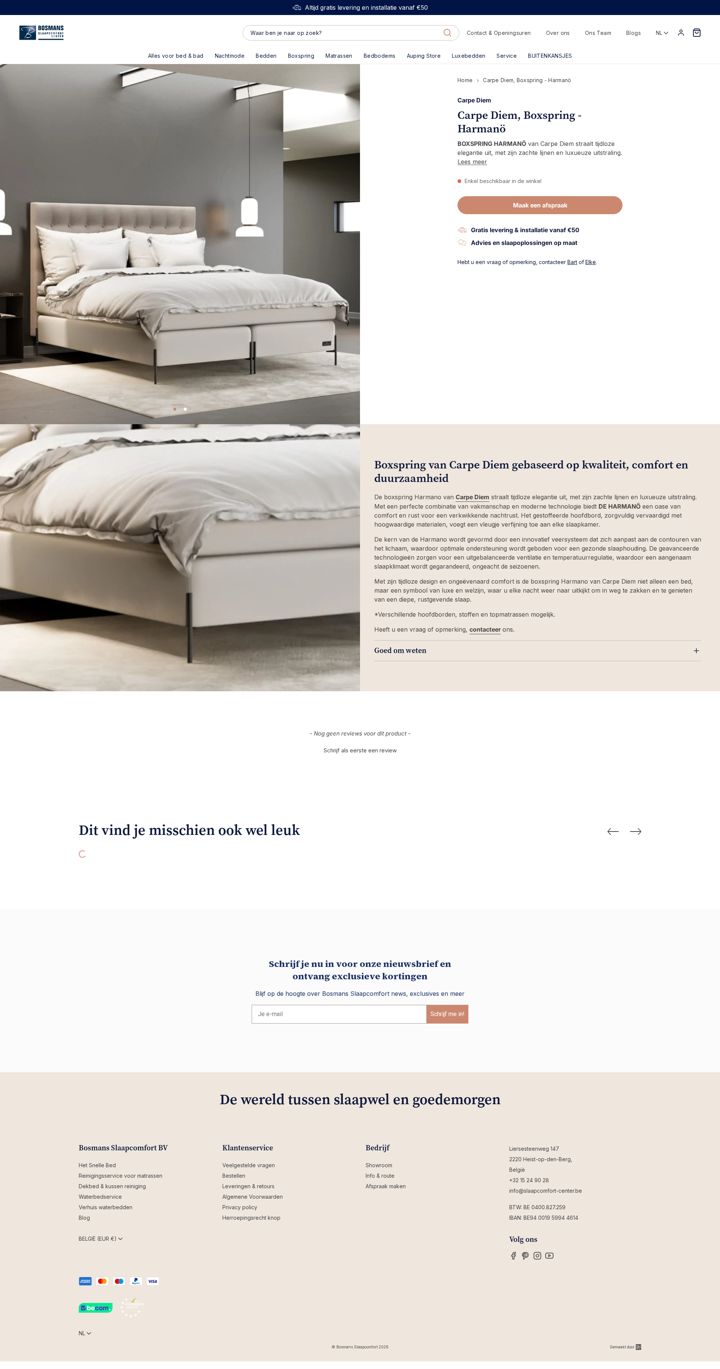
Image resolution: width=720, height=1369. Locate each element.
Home (465, 80)
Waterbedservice (100, 1196)
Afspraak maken (386, 1186)
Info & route (380, 1175)
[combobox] (351, 33)
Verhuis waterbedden (105, 1207)
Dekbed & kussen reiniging (112, 1186)
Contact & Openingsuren (499, 33)
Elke (590, 262)
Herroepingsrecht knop (251, 1217)
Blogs (633, 33)
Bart (572, 262)
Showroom (379, 1165)
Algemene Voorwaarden (252, 1196)
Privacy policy (239, 1207)
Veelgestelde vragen (248, 1165)
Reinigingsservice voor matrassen (120, 1175)
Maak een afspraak (540, 205)
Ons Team (598, 33)
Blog (84, 1217)
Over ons (558, 33)
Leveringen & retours (248, 1186)
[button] (266, 56)
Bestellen (233, 1175)
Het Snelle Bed (97, 1165)
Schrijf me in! (447, 1014)
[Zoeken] (447, 32)
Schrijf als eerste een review (360, 750)
